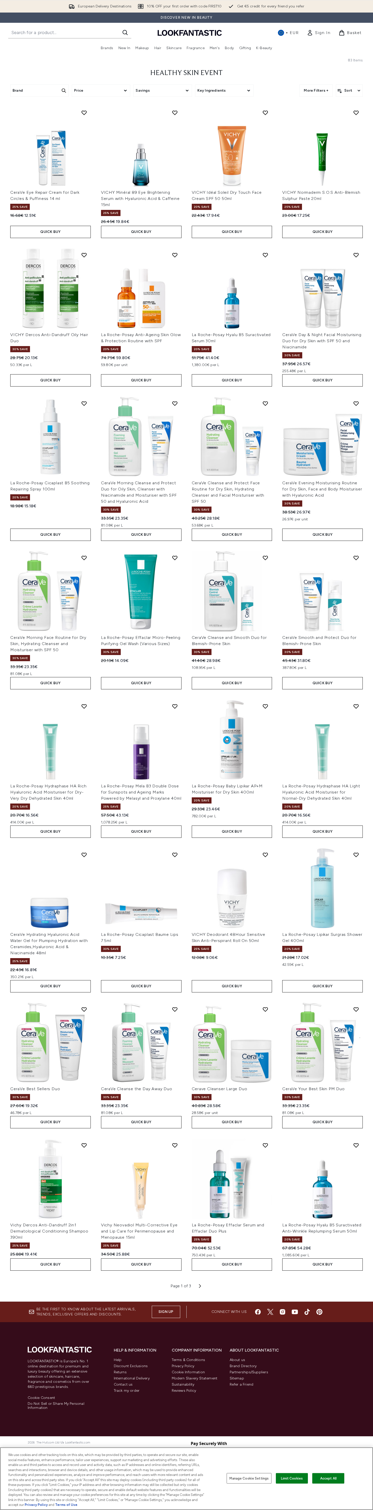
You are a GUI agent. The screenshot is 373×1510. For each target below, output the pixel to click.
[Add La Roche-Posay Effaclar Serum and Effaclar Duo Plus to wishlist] (265, 1145)
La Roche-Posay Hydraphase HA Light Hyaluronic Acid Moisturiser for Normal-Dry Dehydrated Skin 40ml (321, 792)
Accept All (328, 1478)
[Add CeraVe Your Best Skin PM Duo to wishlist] (356, 1009)
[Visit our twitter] (270, 1312)
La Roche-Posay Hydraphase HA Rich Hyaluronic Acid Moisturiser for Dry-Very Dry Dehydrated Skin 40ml (48, 792)
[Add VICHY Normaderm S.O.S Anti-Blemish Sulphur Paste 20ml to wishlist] (356, 112)
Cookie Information (188, 1372)
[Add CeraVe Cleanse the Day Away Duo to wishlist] (175, 1009)
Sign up (165, 1312)
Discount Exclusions (131, 1366)
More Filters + (316, 90)
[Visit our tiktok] (307, 1312)
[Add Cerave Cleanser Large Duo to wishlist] (265, 1009)
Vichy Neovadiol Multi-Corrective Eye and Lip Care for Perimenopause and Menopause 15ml (139, 1231)
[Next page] (200, 1286)
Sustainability (183, 1384)
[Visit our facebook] (258, 1312)
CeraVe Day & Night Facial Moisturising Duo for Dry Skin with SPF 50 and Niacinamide (321, 340)
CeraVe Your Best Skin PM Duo (313, 1088)
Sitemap (237, 1378)
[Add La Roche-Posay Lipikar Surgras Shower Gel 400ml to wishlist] (356, 855)
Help (118, 1360)
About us (237, 1360)
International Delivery (132, 1378)
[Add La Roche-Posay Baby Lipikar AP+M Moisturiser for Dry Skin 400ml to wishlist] (265, 706)
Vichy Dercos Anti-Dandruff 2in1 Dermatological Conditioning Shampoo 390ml (49, 1231)
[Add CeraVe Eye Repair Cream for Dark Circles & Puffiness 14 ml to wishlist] (84, 112)
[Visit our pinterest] (319, 1312)
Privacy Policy (183, 1366)
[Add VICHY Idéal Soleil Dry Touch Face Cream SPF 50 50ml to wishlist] (265, 112)
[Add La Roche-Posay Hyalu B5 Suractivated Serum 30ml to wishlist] (265, 255)
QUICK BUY (50, 232)
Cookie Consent (41, 1398)
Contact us (123, 1384)
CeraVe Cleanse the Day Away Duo (136, 1088)
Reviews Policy (184, 1390)
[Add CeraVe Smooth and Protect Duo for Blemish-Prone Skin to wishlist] (356, 558)
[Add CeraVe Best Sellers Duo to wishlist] (84, 1009)
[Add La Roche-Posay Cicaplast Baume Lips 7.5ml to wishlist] (175, 855)
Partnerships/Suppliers (249, 1372)
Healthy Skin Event (186, 73)
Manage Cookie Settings (249, 1478)
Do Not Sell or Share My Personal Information (56, 1406)
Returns (120, 1372)
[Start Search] (125, 32)
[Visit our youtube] (295, 1312)
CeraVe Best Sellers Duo (35, 1088)
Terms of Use (66, 1505)
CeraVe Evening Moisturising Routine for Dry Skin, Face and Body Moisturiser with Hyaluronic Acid (322, 489)
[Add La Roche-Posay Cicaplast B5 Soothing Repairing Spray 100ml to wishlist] (84, 403)
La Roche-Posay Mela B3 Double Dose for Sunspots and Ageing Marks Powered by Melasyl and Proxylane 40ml (141, 792)
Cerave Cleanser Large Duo (219, 1088)
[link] (319, 33)
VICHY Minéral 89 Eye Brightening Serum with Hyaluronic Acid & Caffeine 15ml (140, 198)
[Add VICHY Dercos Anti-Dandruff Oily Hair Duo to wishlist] (84, 255)
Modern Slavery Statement (195, 1378)
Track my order (127, 1390)
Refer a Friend (242, 1384)
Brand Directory (243, 1366)
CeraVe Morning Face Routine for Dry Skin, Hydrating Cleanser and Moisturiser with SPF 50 (48, 643)
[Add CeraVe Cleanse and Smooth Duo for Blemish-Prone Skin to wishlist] (265, 558)
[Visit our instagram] (282, 1312)
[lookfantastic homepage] (190, 32)
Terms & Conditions (188, 1360)
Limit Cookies (292, 1478)
